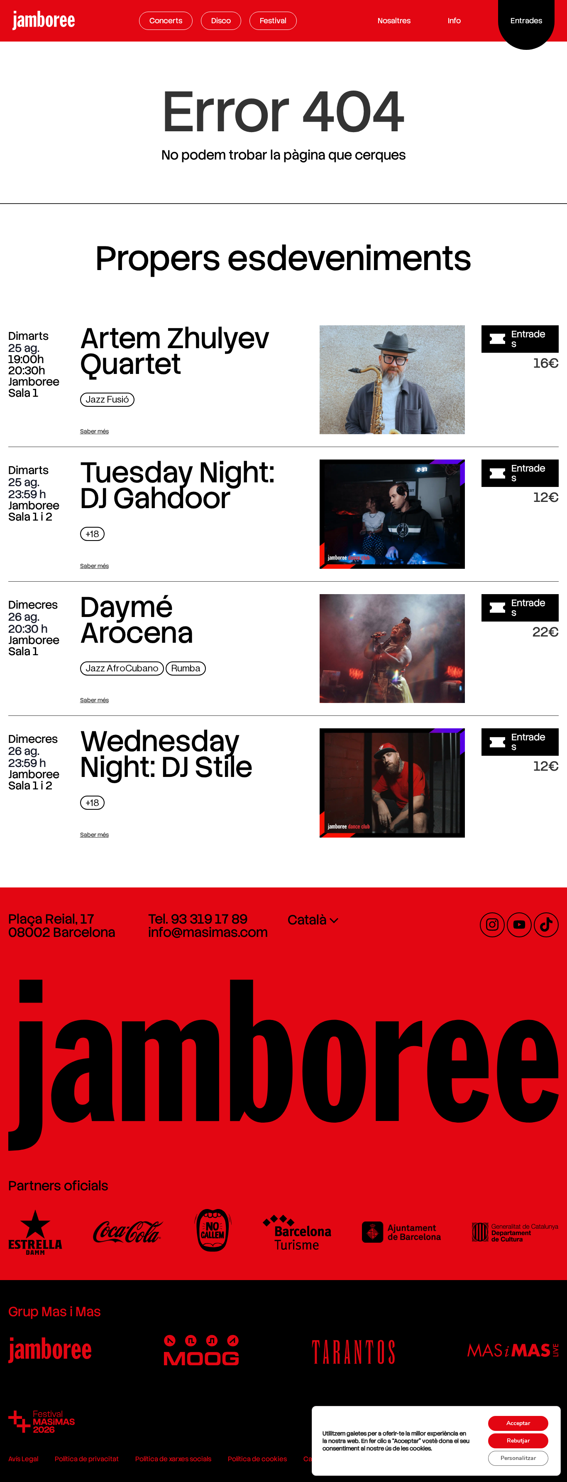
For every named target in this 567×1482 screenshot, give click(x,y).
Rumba (185, 668)
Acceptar (518, 1423)
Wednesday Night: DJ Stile (166, 754)
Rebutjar (518, 1441)
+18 (92, 534)
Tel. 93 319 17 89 (197, 919)
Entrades (528, 339)
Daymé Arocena (136, 619)
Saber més (94, 431)
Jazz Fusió (107, 399)
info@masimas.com (208, 932)
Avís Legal (23, 1459)
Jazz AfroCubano (122, 668)
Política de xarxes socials (173, 1459)
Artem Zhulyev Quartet (175, 351)
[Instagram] (492, 924)
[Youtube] (519, 924)
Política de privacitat (87, 1459)
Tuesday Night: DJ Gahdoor (177, 485)
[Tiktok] (546, 924)
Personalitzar (518, 1458)
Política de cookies (257, 1459)
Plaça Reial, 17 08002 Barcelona (61, 925)
